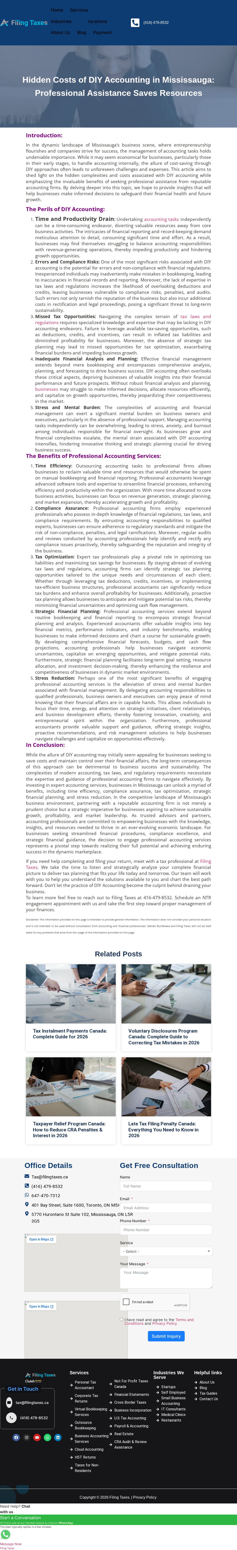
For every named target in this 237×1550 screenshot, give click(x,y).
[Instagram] (26, 1437)
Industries (61, 21)
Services (79, 10)
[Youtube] (37, 1437)
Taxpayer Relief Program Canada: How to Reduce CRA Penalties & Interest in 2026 (69, 1129)
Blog (81, 32)
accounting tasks (161, 219)
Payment (102, 32)
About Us (60, 32)
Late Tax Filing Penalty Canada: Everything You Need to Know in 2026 (163, 1129)
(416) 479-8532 (34, 1417)
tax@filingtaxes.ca (32, 1402)
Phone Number (133, 1220)
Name (125, 1177)
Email (124, 1198)
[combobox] (166, 1251)
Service (126, 1242)
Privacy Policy (164, 1323)
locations (97, 21)
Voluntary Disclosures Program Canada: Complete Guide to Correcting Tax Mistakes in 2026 (164, 1036)
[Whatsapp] (47, 1437)
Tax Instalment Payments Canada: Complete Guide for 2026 (70, 1034)
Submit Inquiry (166, 1336)
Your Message (132, 1264)
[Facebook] (16, 1437)
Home (57, 10)
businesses (46, 389)
